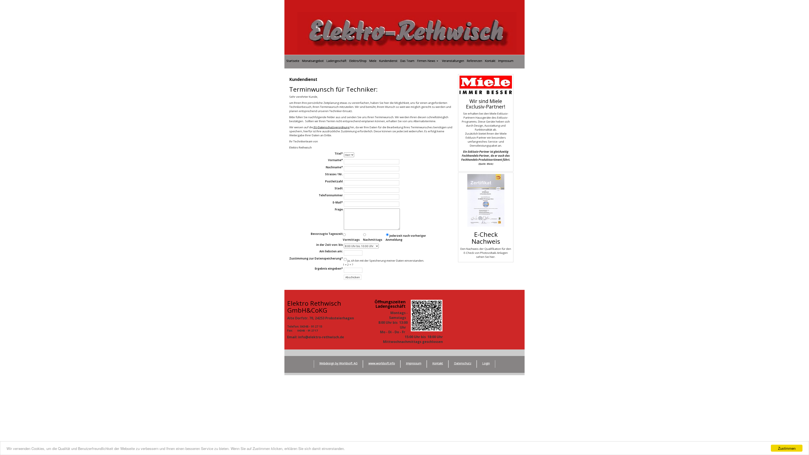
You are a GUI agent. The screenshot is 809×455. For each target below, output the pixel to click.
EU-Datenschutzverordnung (331, 127)
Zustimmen (787, 448)
